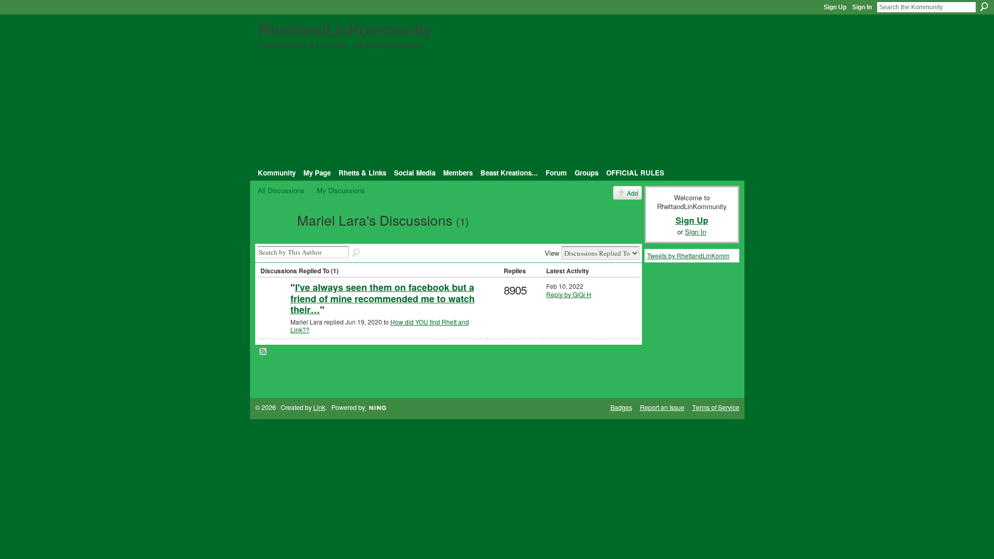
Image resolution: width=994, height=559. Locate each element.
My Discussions (341, 190)
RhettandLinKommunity (345, 29)
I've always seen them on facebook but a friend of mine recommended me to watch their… (382, 298)
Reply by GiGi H (568, 294)
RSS (263, 352)
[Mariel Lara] (274, 237)
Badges (621, 407)
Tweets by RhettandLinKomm (688, 255)
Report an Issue (662, 407)
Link (319, 407)
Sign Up (835, 7)
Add (632, 192)
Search (984, 6)
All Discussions (281, 190)
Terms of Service (715, 407)
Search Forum (356, 253)
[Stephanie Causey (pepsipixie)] (272, 304)
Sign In (862, 7)
